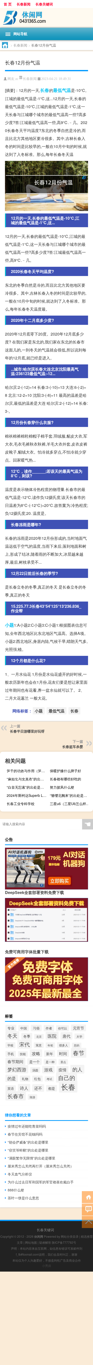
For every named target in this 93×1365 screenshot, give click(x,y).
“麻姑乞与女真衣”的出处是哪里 (28, 778)
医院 (52, 1035)
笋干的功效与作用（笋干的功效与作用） (28, 770)
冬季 (26, 1036)
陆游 (32, 1097)
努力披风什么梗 (62, 787)
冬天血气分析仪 (20, 1173)
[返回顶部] (87, 1221)
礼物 (25, 1078)
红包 (37, 1078)
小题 (9, 625)
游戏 (48, 1070)
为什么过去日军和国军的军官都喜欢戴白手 (41, 1181)
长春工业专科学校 (20, 803)
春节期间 (15, 1061)
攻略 (36, 1053)
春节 (78, 1053)
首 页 (8, 3)
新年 (49, 1053)
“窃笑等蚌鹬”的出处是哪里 (28, 1150)
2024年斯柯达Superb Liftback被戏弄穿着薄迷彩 (28, 795)
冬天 (12, 1035)
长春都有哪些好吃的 (65, 778)
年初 (50, 1045)
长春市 (15, 1096)
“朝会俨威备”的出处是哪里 (28, 1142)
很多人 (63, 1045)
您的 (76, 1045)
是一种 (50, 1062)
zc (16, 79)
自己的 (66, 1077)
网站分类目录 (70, 1236)
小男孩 (46, 1265)
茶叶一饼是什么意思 (23, 1197)
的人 (77, 1069)
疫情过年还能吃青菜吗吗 (27, 1126)
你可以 (62, 1028)
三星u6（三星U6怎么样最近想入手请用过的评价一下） (71, 803)
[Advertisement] (46, 1318)
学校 (10, 1045)
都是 (51, 1088)
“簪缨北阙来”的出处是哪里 (70, 795)
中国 (23, 1028)
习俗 (36, 1027)
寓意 (39, 1045)
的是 (11, 1078)
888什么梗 (16, 1189)
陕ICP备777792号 (64, 1242)
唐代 (66, 1036)
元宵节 (78, 1027)
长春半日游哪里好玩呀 (27, 731)
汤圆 (35, 1070)
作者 (49, 1028)
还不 (38, 1088)
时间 (63, 1053)
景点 (63, 1062)
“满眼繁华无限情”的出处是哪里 (31, 1158)
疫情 (62, 1069)
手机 (10, 1054)
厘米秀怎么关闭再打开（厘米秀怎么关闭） (41, 1165)
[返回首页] (87, 1196)
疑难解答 (45, 1242)
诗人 (24, 1088)
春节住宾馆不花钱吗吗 (25, 1134)
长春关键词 (44, 3)
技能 (23, 1054)
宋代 (24, 1044)
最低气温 (62, 90)
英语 (10, 1088)
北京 (39, 1036)
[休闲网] (46, 18)
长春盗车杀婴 (72, 746)
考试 (49, 1079)
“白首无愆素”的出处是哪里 (27, 787)
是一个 (34, 1061)
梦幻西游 (16, 1069)
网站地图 (31, 1242)
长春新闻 (24, 3)
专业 (10, 1027)
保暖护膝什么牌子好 (65, 770)
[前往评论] (87, 1209)
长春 (44, 90)
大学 (79, 1036)
